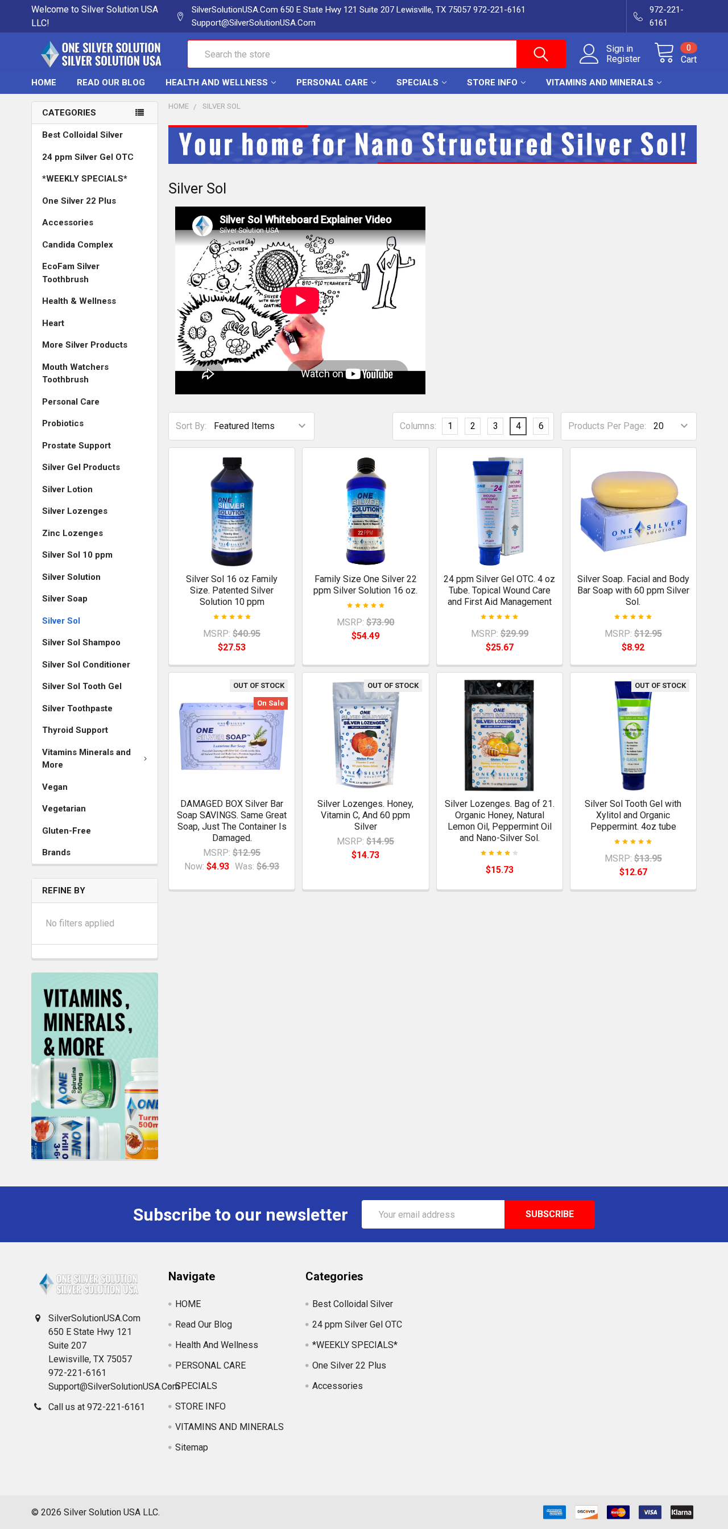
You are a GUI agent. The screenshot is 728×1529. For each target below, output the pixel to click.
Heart (53, 323)
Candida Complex (77, 245)
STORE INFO (492, 82)
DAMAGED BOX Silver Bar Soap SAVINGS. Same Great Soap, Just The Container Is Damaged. (232, 820)
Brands (56, 852)
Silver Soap (65, 599)
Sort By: (191, 426)
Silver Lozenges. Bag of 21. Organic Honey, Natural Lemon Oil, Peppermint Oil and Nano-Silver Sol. (500, 820)
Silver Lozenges (74, 511)
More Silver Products (84, 345)
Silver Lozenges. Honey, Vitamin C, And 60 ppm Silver (365, 815)
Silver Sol (61, 621)
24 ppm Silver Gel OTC (88, 157)
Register (623, 59)
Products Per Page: (607, 426)
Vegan (55, 787)
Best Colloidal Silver (82, 135)
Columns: (418, 426)
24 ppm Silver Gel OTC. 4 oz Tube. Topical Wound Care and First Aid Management (499, 590)
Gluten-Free (66, 831)
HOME (43, 82)
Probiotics (63, 423)
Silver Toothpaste (77, 708)
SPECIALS (417, 82)
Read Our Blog (111, 82)
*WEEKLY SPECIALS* (84, 179)
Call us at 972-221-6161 (96, 1407)
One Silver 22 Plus (79, 201)
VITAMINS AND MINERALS (599, 82)
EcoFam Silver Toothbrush (71, 273)
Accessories (67, 222)
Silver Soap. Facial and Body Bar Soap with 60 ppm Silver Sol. (633, 590)
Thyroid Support (75, 730)
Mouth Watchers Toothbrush (75, 373)
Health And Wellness (217, 82)
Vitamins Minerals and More (86, 758)
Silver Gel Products (81, 467)
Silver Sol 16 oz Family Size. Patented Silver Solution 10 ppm (232, 590)
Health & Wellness (79, 301)
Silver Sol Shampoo (81, 642)
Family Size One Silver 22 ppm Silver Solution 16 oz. (365, 585)
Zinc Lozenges (72, 533)
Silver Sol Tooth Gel (82, 686)
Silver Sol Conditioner (86, 665)
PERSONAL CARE (332, 82)
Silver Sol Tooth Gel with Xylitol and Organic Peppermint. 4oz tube (633, 815)
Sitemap (191, 1447)
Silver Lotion (67, 489)
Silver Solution (71, 577)
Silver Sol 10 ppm (77, 555)
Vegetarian (64, 808)
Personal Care (71, 402)
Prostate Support (76, 445)
